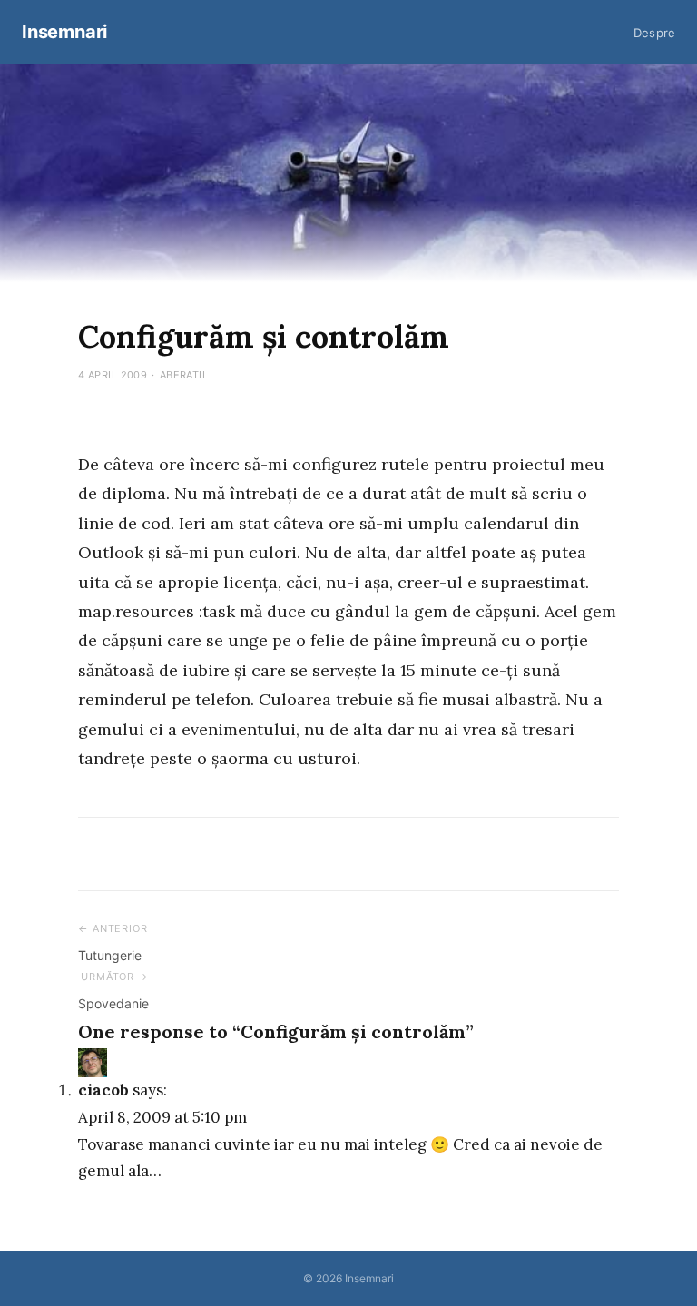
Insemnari (64, 32)
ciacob (103, 1090)
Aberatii (183, 374)
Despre (654, 32)
